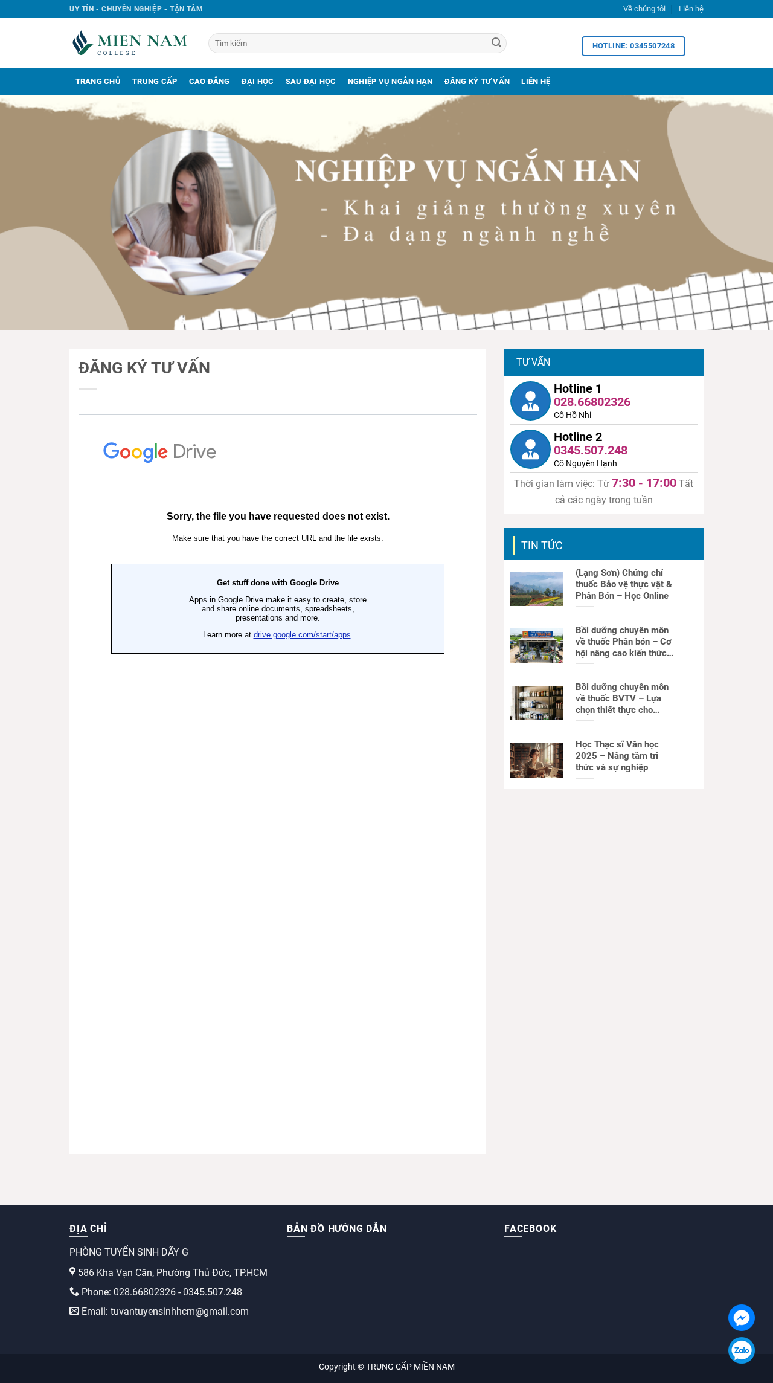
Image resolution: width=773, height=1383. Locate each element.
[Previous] (31, 212)
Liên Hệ (535, 81)
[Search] (496, 43)
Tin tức (542, 545)
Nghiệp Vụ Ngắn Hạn (390, 81)
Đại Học (258, 81)
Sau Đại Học (311, 81)
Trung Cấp (154, 81)
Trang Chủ (98, 81)
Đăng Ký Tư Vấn (477, 81)
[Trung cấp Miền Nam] (129, 43)
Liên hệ (691, 8)
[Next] (742, 212)
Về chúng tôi (644, 8)
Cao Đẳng (209, 81)
